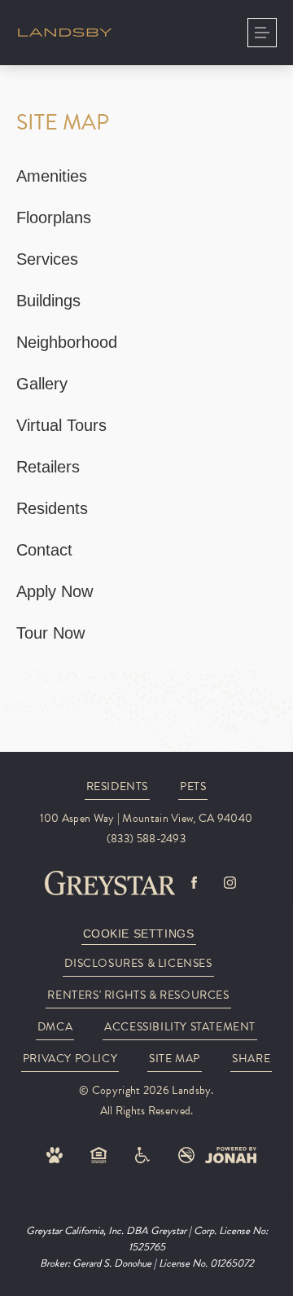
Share (251, 1058)
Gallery (42, 384)
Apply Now (54, 591)
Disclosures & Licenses (138, 963)
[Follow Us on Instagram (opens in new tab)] (229, 883)
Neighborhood (66, 342)
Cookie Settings (139, 933)
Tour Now (50, 633)
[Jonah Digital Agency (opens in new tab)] (230, 1155)
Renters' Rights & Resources (138, 995)
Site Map (174, 1058)
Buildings (48, 301)
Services (47, 259)
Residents (52, 508)
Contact (44, 550)
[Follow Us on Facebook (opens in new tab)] (194, 883)
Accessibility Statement (180, 1026)
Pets (193, 786)
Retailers (48, 467)
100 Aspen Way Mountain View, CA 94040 (146, 818)
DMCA (54, 1026)
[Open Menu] (262, 32)
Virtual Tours (61, 425)
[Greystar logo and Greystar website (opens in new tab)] (110, 883)
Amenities (51, 176)
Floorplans (53, 217)
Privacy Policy (70, 1058)
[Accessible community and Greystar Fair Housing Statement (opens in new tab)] (142, 1155)
